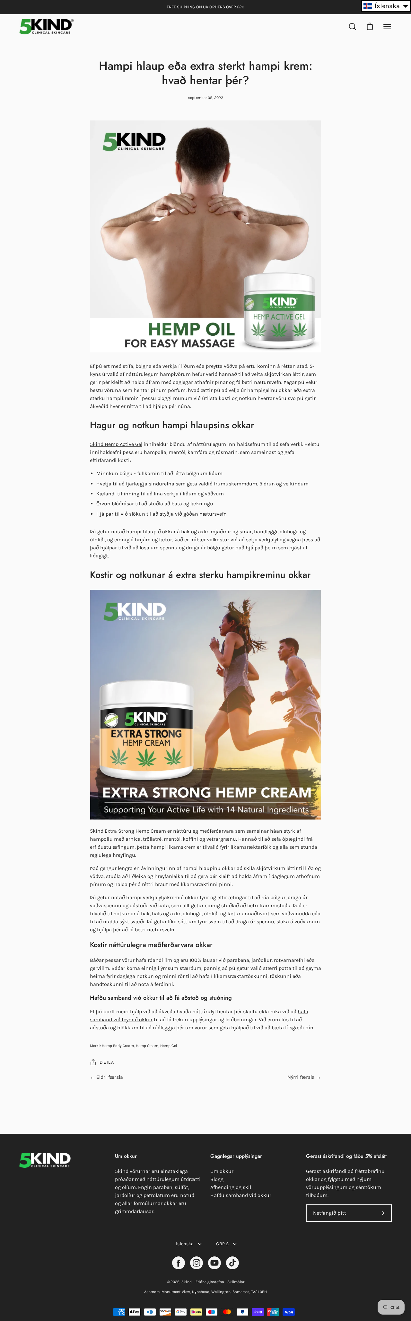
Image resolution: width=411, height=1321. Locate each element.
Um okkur (221, 1171)
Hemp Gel (168, 1045)
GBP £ (222, 1243)
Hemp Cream (147, 1045)
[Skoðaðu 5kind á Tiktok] (232, 1262)
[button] (386, 6)
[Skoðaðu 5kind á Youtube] (214, 1262)
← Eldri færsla (106, 1077)
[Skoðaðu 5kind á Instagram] (196, 1262)
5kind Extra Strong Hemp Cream (128, 831)
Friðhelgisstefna (210, 1282)
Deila (107, 1062)
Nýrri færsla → (304, 1077)
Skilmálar (235, 1282)
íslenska (185, 1243)
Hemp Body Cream (118, 1045)
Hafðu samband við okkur (240, 1195)
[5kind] (46, 26)
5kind (186, 1282)
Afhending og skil (230, 1187)
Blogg (216, 1179)
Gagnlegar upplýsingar (236, 1156)
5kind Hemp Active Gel (116, 444)
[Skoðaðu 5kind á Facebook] (178, 1262)
